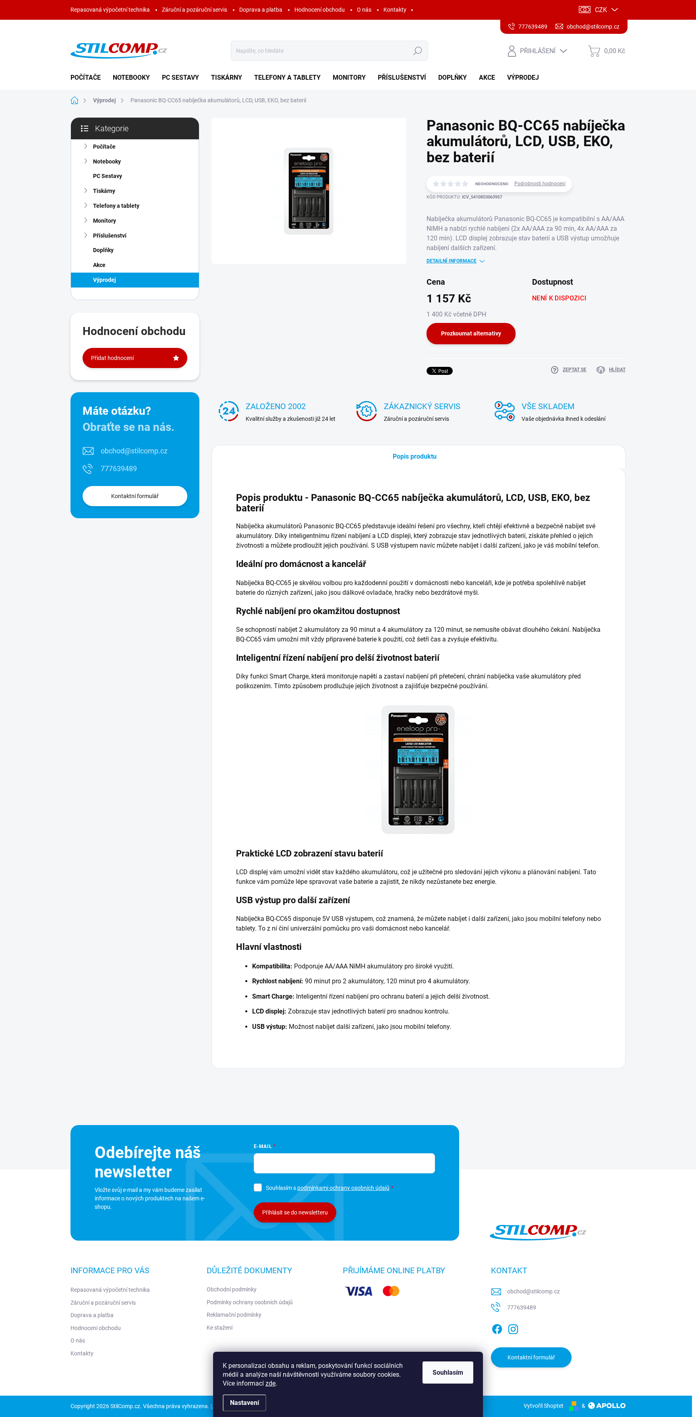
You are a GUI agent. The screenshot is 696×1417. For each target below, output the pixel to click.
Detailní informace (451, 261)
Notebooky (107, 161)
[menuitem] (88, 78)
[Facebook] (497, 1328)
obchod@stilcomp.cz (134, 451)
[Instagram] (513, 1328)
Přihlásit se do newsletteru (295, 1212)
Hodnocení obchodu (319, 9)
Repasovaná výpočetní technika (110, 9)
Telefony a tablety (116, 206)
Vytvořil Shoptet (543, 1406)
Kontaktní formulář (135, 496)
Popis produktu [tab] (415, 456)
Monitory (104, 220)
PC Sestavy (107, 176)
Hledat (417, 51)
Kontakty (394, 9)
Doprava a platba (260, 9)
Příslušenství (109, 235)
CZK (601, 10)
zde (270, 1383)
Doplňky (103, 250)
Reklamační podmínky (234, 1315)
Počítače (104, 146)
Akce (99, 265)
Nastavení (244, 1403)
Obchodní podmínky (232, 1289)
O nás (364, 9)
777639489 (119, 468)
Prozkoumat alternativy (471, 333)
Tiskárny (104, 191)
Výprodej (104, 280)
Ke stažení (219, 1327)
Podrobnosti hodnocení (540, 183)
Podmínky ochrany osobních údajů (250, 1302)
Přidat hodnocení (112, 358)
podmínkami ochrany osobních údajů (343, 1188)
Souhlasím (448, 1372)
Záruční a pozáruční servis (194, 9)
